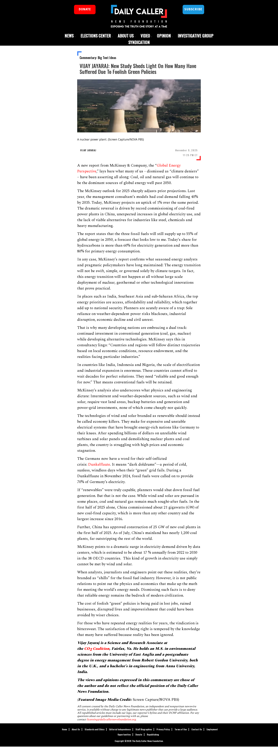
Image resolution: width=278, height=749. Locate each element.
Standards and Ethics (94, 729)
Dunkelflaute (99, 464)
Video (145, 36)
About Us (126, 36)
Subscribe (193, 9)
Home (64, 729)
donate (85, 9)
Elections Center (96, 36)
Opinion (164, 36)
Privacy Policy (163, 729)
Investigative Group (195, 36)
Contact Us (196, 729)
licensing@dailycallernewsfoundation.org (111, 719)
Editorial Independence (120, 729)
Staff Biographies (143, 729)
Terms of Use (181, 729)
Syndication (139, 42)
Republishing (153, 734)
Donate (138, 734)
